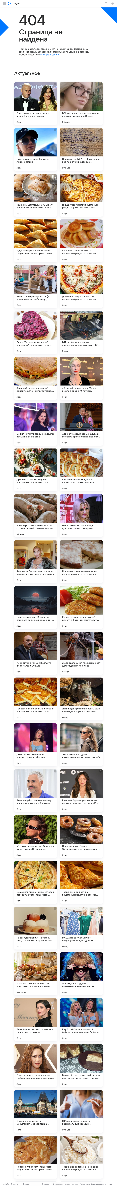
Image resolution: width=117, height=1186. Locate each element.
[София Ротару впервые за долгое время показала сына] (35, 424)
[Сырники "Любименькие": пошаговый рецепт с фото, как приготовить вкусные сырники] (81, 240)
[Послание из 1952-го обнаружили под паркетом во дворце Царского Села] (81, 149)
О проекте (46, 1184)
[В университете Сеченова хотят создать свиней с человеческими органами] (35, 515)
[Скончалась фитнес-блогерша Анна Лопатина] (35, 149)
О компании (16, 1184)
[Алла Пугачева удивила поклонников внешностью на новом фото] (81, 973)
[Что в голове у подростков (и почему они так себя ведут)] (35, 286)
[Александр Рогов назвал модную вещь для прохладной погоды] (35, 790)
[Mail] (9, 3)
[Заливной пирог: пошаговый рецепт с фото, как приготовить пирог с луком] (35, 378)
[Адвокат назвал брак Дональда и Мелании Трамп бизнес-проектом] (81, 424)
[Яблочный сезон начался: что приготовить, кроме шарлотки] (35, 973)
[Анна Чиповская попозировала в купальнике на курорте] (35, 1019)
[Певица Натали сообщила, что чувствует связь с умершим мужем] (81, 515)
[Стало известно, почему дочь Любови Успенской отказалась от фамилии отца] (35, 1065)
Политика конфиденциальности (93, 1184)
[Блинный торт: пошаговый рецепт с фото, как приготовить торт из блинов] (81, 1065)
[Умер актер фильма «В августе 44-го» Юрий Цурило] (35, 653)
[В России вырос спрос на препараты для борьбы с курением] (81, 1111)
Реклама (27, 1184)
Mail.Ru (6, 1184)
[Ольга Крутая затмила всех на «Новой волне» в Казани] (35, 103)
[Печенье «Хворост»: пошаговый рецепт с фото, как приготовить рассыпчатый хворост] (35, 1157)
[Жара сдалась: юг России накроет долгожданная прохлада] (81, 653)
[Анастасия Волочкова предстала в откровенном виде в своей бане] (35, 561)
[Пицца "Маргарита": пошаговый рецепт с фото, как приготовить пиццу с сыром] (81, 195)
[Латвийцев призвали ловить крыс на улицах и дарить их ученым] (81, 699)
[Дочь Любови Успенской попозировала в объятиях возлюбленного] (35, 744)
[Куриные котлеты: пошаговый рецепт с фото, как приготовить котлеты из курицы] (81, 607)
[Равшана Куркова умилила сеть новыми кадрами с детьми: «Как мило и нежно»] (81, 790)
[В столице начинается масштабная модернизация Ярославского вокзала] (35, 1111)
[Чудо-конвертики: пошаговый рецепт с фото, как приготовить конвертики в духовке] (35, 240)
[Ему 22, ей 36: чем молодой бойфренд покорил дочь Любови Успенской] (81, 1019)
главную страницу (49, 54)
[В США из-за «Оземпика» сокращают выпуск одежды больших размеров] (81, 928)
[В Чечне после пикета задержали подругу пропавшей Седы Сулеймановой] (81, 103)
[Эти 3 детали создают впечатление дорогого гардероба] (81, 744)
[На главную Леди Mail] (15, 3)
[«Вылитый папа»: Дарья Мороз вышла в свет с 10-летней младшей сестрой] (81, 378)
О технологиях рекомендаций (65, 1184)
